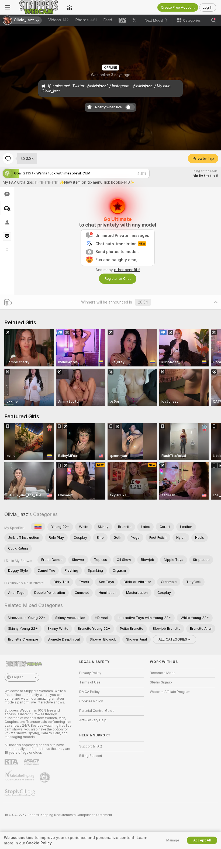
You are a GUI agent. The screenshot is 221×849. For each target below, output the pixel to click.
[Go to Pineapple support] (45, 777)
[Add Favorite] (8, 158)
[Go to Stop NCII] (20, 792)
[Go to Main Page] (38, 7)
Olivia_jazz (16, 514)
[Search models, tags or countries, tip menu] (213, 20)
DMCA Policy (89, 692)
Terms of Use (89, 682)
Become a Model (163, 673)
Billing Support (90, 756)
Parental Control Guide (96, 711)
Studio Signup (161, 682)
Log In (208, 7)
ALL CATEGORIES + (174, 639)
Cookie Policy (38, 843)
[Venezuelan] (38, 527)
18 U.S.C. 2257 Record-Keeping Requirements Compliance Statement (58, 815)
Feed (107, 20)
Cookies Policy (91, 701)
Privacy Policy (90, 673)
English (17, 677)
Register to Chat (118, 279)
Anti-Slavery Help (92, 720)
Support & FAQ (90, 746)
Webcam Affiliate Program (170, 692)
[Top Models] (69, 7)
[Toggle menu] (7, 7)
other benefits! (127, 270)
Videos (58, 20)
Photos (86, 20)
